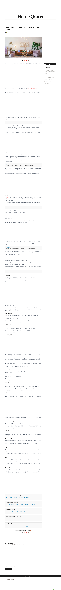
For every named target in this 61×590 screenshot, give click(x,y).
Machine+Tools (20, 586)
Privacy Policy (32, 583)
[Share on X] (22, 61)
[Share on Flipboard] (26, 61)
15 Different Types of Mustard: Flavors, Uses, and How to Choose (17, 497)
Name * (6, 554)
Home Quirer (9, 579)
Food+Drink (19, 582)
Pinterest (45, 582)
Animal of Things (28, 576)
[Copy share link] (28, 61)
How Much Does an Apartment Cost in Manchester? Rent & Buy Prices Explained (20, 518)
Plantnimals (35, 576)
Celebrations (19, 581)
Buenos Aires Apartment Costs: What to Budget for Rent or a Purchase (18, 511)
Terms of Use (32, 584)
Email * (18, 554)
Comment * (6, 546)
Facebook (45, 580)
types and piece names (31, 88)
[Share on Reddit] (24, 61)
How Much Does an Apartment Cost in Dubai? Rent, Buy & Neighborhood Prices (20, 122)
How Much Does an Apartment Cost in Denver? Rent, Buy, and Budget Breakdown (20, 248)
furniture (38, 243)
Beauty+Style (19, 580)
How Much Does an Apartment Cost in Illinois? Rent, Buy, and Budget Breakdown (20, 504)
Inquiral (32, 576)
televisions (24, 330)
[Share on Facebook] (18, 61)
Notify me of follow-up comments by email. (14, 564)
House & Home (19, 584)
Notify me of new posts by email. (12, 566)
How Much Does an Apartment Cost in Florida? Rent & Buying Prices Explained (20, 165)
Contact (32, 581)
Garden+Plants (20, 583)
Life (18, 585)
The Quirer (39, 576)
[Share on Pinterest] (20, 61)
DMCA (32, 582)
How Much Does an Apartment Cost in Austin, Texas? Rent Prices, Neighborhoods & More (22, 272)
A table (6, 197)
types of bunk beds (13, 442)
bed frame (26, 220)
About (32, 580)
